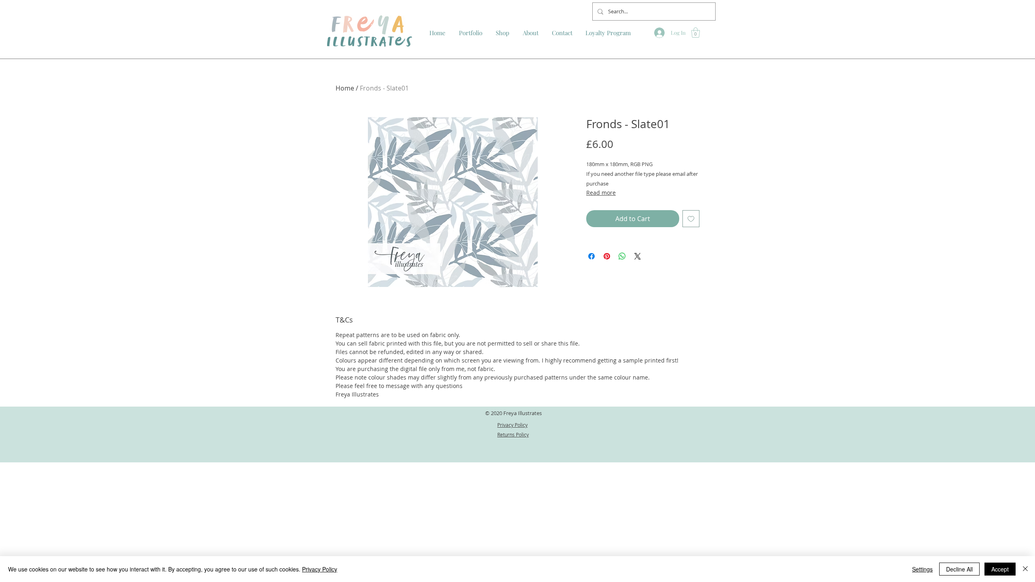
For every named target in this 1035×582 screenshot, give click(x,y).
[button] (695, 32)
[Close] (1025, 569)
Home (345, 88)
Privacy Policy (319, 569)
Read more (601, 192)
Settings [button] (922, 569)
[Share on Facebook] (591, 256)
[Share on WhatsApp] (622, 256)
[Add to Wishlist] (690, 218)
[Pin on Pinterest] (607, 256)
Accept (1000, 569)
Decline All (959, 569)
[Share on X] (637, 256)
